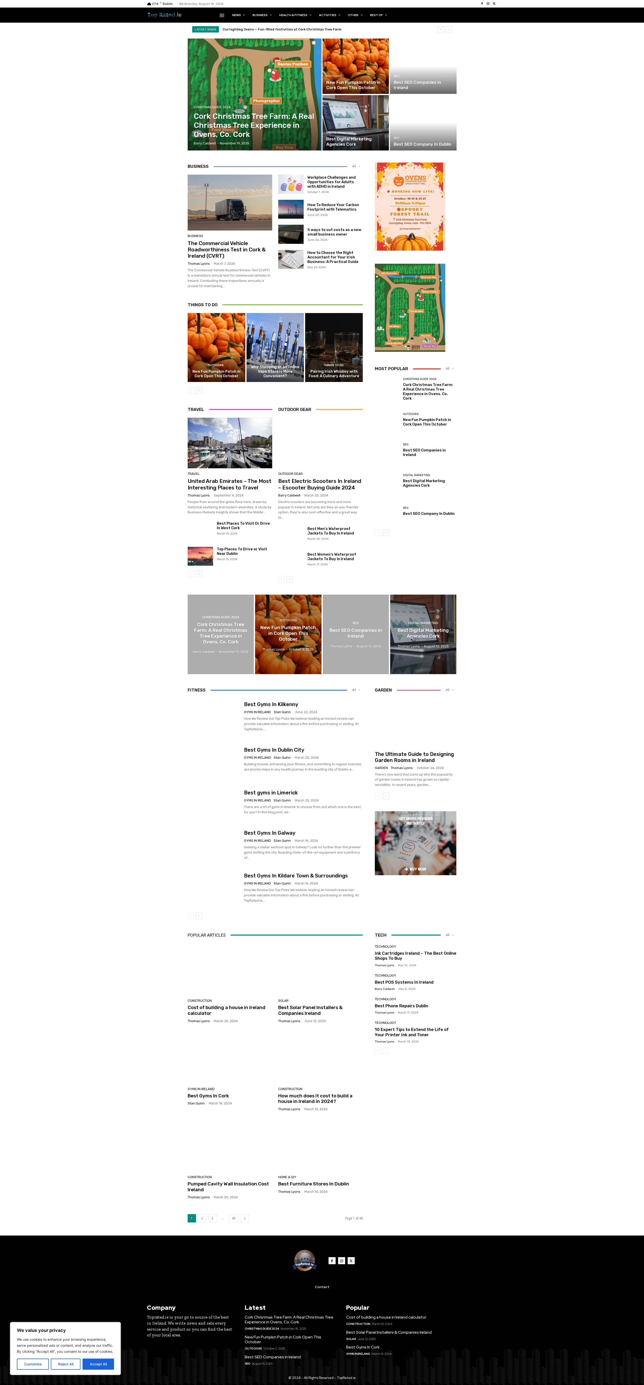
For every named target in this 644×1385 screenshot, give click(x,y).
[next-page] (199, 390)
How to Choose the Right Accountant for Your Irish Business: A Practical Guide (332, 257)
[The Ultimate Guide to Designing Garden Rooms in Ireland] (415, 722)
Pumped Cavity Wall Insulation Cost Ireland (228, 1186)
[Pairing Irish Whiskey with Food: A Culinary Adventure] (334, 347)
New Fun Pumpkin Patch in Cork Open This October (216, 373)
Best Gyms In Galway (269, 833)
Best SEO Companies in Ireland (273, 1357)
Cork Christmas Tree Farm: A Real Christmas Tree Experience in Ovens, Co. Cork (428, 391)
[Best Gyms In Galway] (214, 845)
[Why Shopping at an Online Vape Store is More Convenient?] (275, 347)
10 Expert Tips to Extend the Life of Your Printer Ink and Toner (412, 1032)
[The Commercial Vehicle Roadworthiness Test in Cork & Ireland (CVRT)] (230, 202)
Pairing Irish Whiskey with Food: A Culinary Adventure (334, 373)
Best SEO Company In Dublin (429, 513)
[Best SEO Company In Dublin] (423, 122)
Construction (200, 1000)
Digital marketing (339, 132)
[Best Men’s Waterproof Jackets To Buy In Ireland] (291, 536)
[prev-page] (191, 390)
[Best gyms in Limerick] (214, 802)
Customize (33, 1364)
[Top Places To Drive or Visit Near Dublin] (200, 556)
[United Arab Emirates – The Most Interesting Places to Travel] (230, 443)
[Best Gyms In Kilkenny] (214, 716)
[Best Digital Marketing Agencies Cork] (356, 122)
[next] (449, 29)
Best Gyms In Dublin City (274, 750)
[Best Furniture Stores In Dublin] (320, 1145)
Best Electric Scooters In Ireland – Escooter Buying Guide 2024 (319, 484)
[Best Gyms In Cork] (230, 1056)
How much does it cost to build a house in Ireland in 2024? (315, 1098)
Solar (283, 1000)
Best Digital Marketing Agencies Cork (424, 483)
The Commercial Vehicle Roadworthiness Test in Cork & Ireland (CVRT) (227, 249)
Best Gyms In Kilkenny (271, 704)
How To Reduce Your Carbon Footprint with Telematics (333, 207)
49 (233, 1218)
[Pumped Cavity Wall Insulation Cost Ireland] (230, 1145)
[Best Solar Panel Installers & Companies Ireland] (320, 968)
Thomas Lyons (199, 263)
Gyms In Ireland (257, 712)
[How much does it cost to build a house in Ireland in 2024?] (320, 1056)
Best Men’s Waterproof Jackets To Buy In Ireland (330, 530)
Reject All (65, 1364)
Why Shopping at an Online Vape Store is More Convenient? (275, 371)
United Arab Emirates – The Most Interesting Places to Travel (229, 484)
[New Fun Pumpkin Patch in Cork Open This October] (356, 66)
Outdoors (334, 76)
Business (195, 236)
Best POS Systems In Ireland (404, 982)
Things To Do (274, 360)
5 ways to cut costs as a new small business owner (334, 232)
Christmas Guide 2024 (212, 107)
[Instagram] (488, 4)
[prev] (440, 29)
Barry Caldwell (289, 495)
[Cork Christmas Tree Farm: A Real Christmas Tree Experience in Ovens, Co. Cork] (255, 94)
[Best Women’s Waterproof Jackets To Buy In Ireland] (291, 561)
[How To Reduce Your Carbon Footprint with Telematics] (291, 209)
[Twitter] (494, 4)
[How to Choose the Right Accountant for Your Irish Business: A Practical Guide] (291, 259)
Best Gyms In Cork (208, 1096)
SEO (396, 76)
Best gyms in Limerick (271, 793)
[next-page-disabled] (386, 1051)
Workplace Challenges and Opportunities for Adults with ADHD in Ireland (331, 182)
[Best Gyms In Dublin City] (214, 759)
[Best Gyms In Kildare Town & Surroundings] (214, 888)
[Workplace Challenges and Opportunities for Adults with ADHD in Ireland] (291, 184)
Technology (385, 946)
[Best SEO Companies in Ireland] (423, 66)
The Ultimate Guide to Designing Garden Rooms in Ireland (414, 757)
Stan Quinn (282, 712)
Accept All (98, 1364)
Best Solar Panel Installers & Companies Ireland (310, 1010)
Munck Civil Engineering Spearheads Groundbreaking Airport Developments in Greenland (297, 29)
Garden (381, 768)
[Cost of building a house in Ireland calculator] (230, 968)
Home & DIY (287, 1177)
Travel (193, 473)
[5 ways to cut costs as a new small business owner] (291, 234)
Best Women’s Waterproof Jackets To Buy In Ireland (331, 556)
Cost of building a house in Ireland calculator (226, 1010)
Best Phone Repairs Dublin (401, 1005)
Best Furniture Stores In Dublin (313, 1184)
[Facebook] (482, 4)
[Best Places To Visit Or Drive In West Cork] (200, 530)
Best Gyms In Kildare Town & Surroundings (296, 876)
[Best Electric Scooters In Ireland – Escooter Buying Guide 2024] (320, 443)
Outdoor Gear (290, 473)
